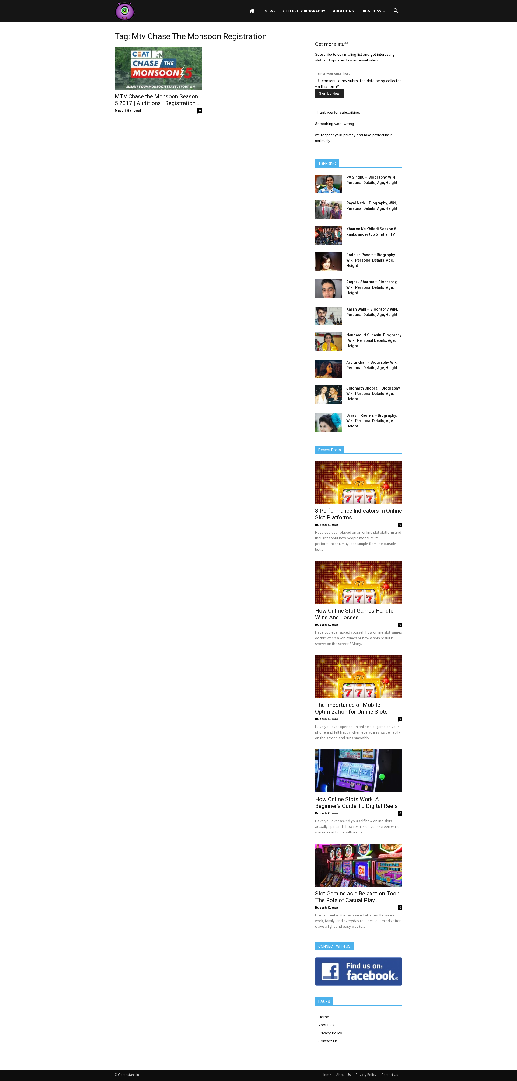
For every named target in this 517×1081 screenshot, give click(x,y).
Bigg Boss (371, 10)
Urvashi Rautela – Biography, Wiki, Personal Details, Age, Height (371, 420)
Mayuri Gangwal (128, 110)
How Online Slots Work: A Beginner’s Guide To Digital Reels (356, 802)
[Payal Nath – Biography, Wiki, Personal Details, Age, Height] (328, 209)
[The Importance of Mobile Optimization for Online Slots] (358, 676)
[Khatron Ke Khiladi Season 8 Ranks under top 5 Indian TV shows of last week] (328, 235)
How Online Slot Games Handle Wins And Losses (354, 614)
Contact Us (328, 1041)
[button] (395, 11)
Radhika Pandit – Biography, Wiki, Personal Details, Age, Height (371, 260)
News (269, 10)
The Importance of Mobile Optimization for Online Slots (351, 708)
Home (323, 1016)
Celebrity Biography (304, 10)
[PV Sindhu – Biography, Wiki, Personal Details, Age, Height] (328, 184)
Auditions (343, 10)
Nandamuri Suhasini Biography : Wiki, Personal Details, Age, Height (373, 340)
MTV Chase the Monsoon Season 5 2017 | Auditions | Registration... (157, 99)
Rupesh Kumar (326, 525)
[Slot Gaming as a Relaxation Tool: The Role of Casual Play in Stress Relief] (358, 865)
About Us (326, 1024)
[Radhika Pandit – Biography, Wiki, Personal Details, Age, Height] (328, 261)
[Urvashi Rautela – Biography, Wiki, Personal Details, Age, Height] (328, 422)
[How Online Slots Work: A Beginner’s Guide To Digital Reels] (358, 770)
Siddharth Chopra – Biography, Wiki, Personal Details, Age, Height (373, 393)
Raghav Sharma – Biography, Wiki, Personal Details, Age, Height (371, 287)
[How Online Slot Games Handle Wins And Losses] (358, 582)
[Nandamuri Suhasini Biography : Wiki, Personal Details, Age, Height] (328, 341)
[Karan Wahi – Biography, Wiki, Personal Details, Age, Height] (328, 316)
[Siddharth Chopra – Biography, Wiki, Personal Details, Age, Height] (328, 394)
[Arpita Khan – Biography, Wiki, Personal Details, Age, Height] (328, 369)
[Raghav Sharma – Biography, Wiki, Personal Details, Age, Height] (328, 288)
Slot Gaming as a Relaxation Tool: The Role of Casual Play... (357, 896)
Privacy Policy (330, 1032)
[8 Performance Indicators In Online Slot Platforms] (358, 482)
